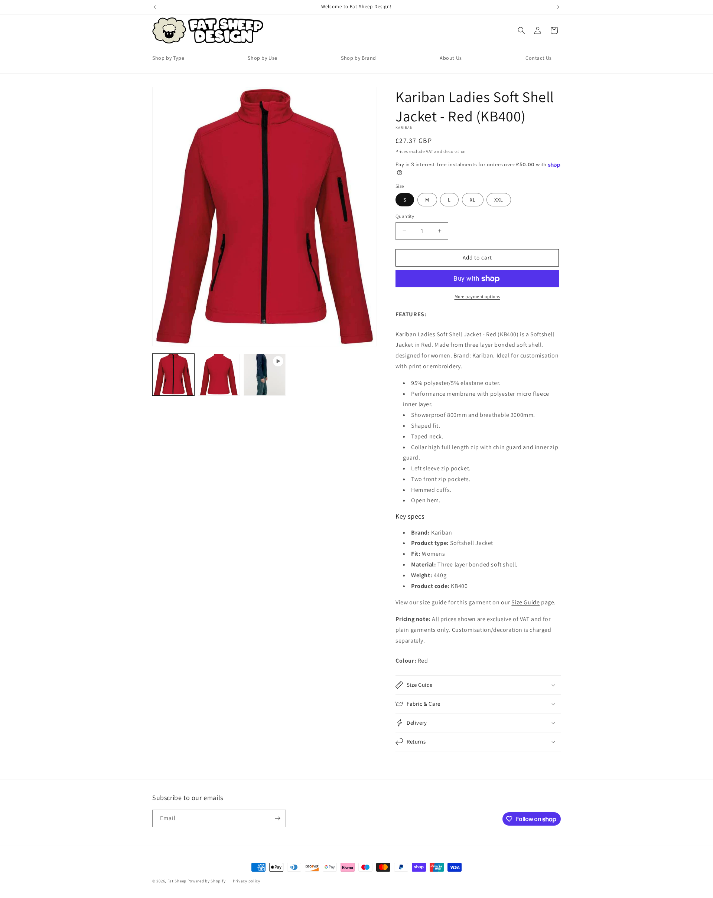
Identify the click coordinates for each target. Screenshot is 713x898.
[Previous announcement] (155, 7)
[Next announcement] (558, 7)
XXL (498, 199)
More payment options (477, 296)
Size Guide (525, 602)
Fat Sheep (176, 881)
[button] (521, 30)
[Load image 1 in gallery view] (173, 375)
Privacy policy (246, 881)
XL (473, 199)
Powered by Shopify (207, 881)
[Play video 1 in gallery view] (265, 375)
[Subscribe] (277, 818)
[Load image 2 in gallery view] (219, 375)
